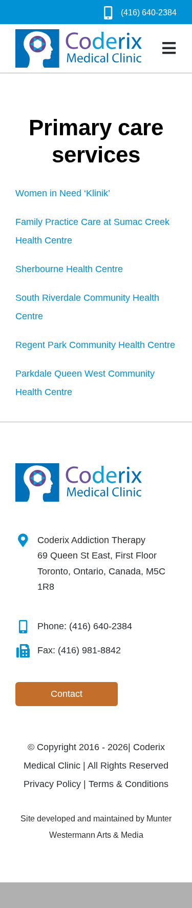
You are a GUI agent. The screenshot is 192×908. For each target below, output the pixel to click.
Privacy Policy (52, 784)
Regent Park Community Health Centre (95, 345)
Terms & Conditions (128, 784)
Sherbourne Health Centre (69, 269)
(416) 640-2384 (149, 12)
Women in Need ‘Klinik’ (62, 193)
